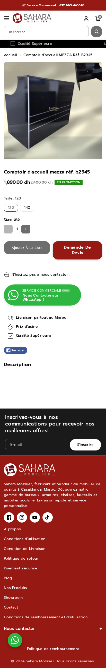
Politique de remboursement (53, 649)
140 (28, 208)
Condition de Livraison (25, 548)
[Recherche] (96, 31)
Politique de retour (21, 558)
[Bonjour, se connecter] (86, 18)
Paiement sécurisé (20, 568)
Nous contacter (19, 629)
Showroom (13, 597)
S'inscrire (85, 444)
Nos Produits (15, 588)
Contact (11, 607)
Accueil (10, 55)
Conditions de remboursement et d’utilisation (45, 617)
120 (12, 208)
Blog (8, 578)
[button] (7, 18)
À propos (12, 529)
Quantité (12, 219)
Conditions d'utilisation (24, 539)
